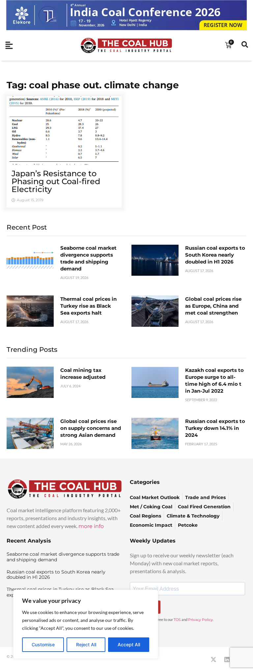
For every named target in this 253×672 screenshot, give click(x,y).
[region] (85, 624)
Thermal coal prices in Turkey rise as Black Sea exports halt (88, 306)
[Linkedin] (227, 659)
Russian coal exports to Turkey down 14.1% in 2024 (215, 428)
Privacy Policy (200, 619)
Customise (43, 644)
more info (91, 526)
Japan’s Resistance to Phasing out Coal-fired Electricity (56, 181)
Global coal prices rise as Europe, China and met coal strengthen (213, 306)
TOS (177, 619)
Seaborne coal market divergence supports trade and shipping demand (63, 557)
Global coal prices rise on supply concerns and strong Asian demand (90, 428)
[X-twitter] (213, 659)
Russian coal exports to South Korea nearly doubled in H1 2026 (215, 255)
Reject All (86, 644)
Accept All (129, 644)
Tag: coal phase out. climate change (93, 85)
